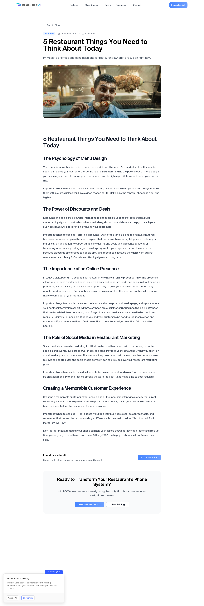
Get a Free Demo (89, 504)
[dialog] (33, 588)
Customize (28, 598)
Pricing (108, 5)
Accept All (12, 598)
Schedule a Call (178, 5)
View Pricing (118, 504)
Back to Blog (53, 25)
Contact (137, 5)
